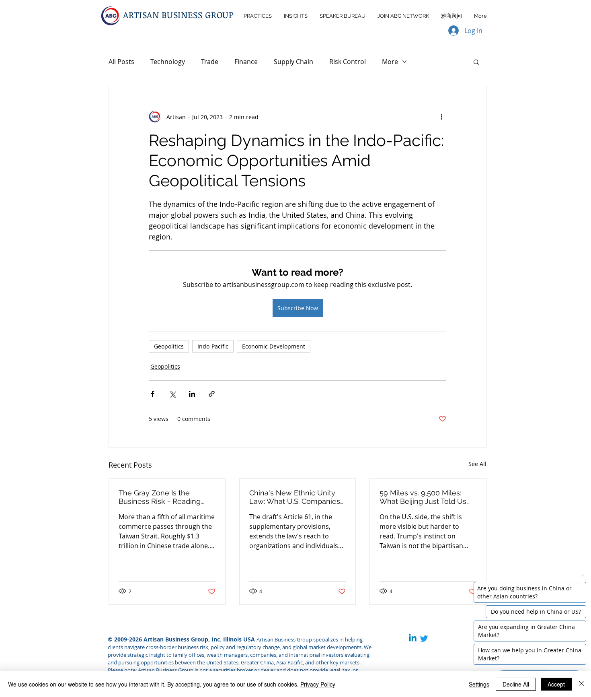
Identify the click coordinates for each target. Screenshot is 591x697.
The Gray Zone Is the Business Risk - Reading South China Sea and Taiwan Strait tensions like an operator (167, 497)
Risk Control (347, 61)
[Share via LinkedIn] (192, 394)
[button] (476, 61)
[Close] (581, 684)
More (390, 61)
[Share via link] (211, 394)
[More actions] (441, 117)
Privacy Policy (317, 684)
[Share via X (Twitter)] (172, 394)
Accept (556, 684)
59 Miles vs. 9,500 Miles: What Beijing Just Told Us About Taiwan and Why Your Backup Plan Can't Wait (427, 497)
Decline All (516, 684)
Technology (167, 61)
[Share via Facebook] (152, 394)
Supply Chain (293, 61)
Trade (209, 61)
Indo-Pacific (212, 346)
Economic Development (273, 346)
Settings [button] (479, 684)
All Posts (121, 61)
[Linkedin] (412, 638)
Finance (246, 61)
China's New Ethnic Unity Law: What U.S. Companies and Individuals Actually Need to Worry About (294, 497)
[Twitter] (424, 638)
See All (477, 464)
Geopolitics (169, 346)
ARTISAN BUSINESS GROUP (178, 14)
